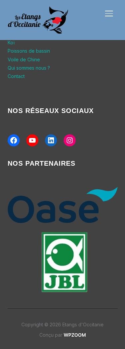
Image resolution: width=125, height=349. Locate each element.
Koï (11, 42)
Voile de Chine (24, 59)
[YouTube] (32, 140)
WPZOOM (75, 335)
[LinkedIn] (51, 140)
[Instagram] (70, 140)
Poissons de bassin (29, 51)
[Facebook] (14, 140)
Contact (16, 76)
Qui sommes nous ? (29, 68)
